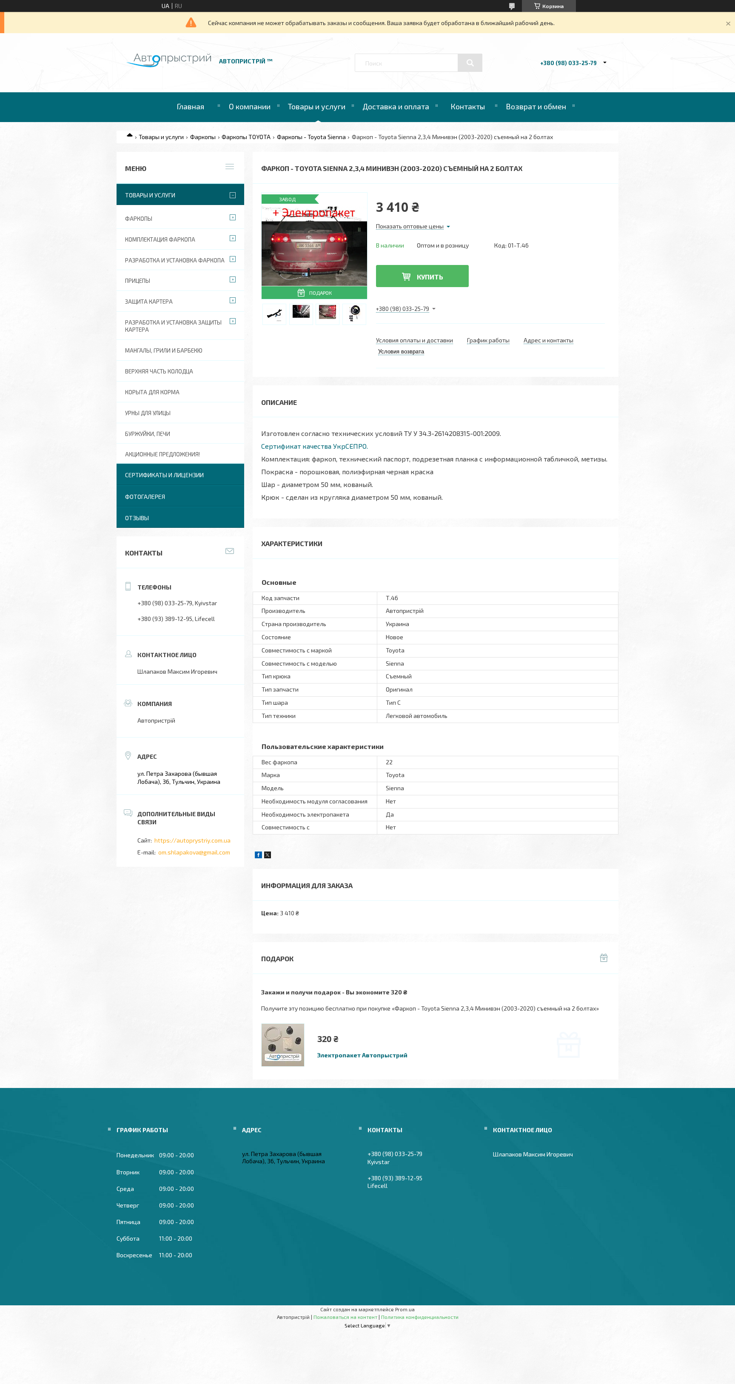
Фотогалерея (145, 496)
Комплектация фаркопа (160, 239)
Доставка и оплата (395, 106)
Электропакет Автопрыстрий (362, 1055)
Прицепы (137, 280)
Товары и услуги (316, 106)
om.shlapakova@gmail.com (194, 852)
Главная (190, 106)
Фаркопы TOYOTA (246, 136)
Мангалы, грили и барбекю (163, 350)
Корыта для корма (152, 392)
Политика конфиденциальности (420, 1317)
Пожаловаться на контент (345, 1317)
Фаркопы (203, 136)
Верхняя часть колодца (159, 371)
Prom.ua (405, 1309)
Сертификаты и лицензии (164, 474)
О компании (250, 106)
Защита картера (149, 301)
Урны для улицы (148, 413)
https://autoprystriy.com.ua (192, 840)
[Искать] (470, 63)
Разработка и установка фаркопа (175, 260)
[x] (267, 856)
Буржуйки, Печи (147, 433)
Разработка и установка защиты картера (173, 326)
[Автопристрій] (168, 64)
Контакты (467, 106)
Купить (430, 277)
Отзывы (137, 517)
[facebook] (258, 856)
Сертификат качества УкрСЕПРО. (314, 446)
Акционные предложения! (162, 454)
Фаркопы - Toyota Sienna (311, 136)
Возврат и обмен (536, 106)
